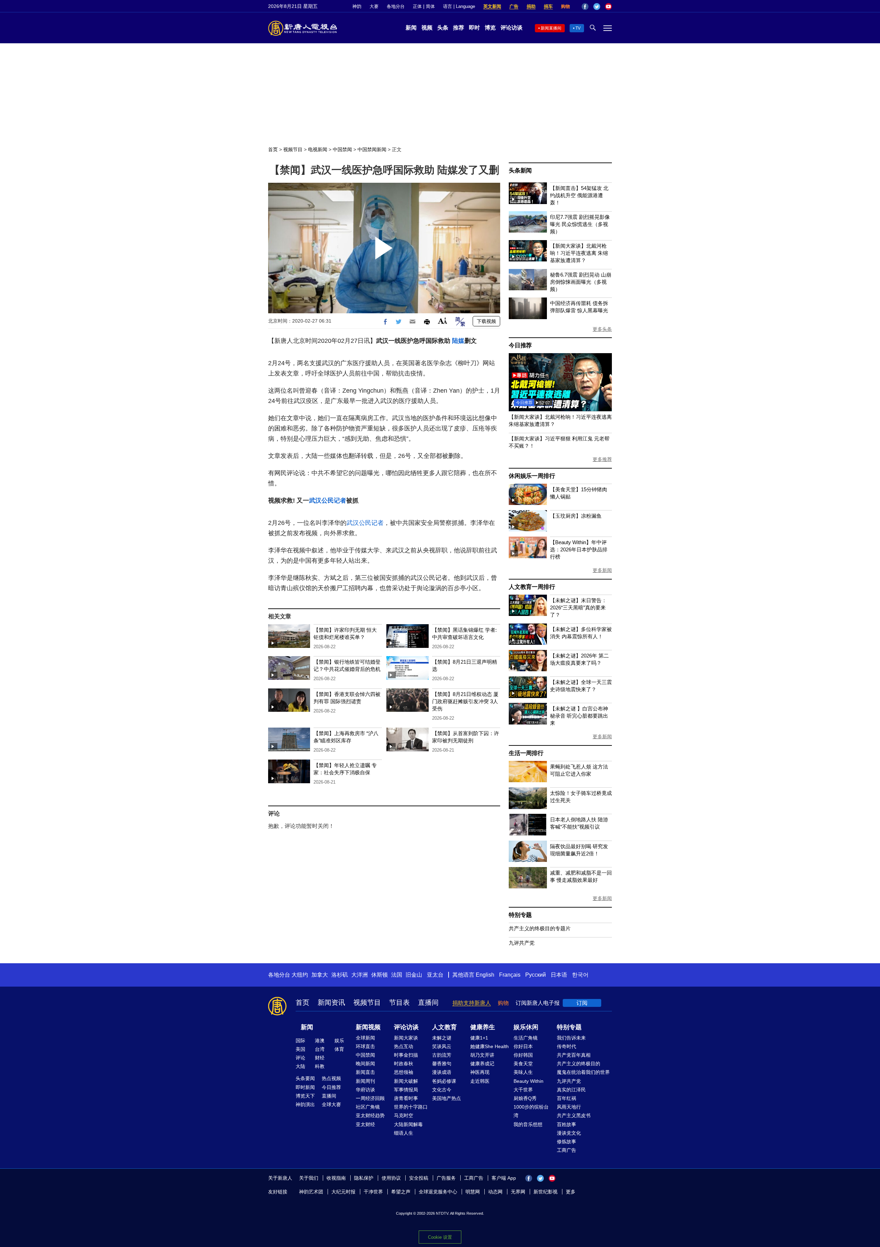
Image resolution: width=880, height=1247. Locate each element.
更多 (570, 1191)
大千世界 (523, 1089)
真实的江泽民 (571, 1089)
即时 (474, 28)
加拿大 (319, 975)
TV (578, 28)
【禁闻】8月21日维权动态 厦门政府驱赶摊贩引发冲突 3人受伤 (465, 701)
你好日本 (523, 1046)
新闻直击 (365, 1072)
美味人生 (523, 1072)
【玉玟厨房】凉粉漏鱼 (576, 516)
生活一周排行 (526, 753)
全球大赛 (331, 1104)
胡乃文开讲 (482, 1055)
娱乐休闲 (526, 1027)
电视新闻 (317, 149)
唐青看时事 (406, 1098)
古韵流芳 (441, 1055)
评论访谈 (511, 28)
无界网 (518, 1191)
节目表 (399, 1002)
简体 (430, 6)
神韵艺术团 (311, 1191)
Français (509, 975)
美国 (300, 1049)
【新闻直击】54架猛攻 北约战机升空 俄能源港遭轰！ (579, 195)
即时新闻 (305, 1087)
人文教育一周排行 (532, 587)
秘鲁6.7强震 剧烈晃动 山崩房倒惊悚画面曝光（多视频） (580, 282)
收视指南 (336, 1178)
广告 (513, 6)
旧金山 (414, 975)
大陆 (300, 1066)
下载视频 (486, 321)
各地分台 (396, 6)
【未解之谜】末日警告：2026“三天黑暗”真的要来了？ (578, 607)
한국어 (580, 975)
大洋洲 (359, 975)
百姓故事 (566, 1124)
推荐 (458, 28)
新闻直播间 (551, 28)
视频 (426, 28)
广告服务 (446, 1178)
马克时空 (403, 1115)
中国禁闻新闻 (372, 149)
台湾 (319, 1049)
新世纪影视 (546, 1191)
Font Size (443, 320)
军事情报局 (406, 1089)
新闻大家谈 (406, 1038)
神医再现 (480, 1072)
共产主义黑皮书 (574, 1115)
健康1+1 (479, 1038)
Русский (535, 975)
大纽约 (300, 975)
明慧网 (472, 1191)
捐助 (531, 6)
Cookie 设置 (440, 1237)
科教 (319, 1066)
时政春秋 (403, 1063)
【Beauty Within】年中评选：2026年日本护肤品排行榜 (578, 549)
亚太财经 (365, 1124)
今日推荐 (520, 345)
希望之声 (400, 1191)
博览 (490, 28)
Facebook (585, 6)
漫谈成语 (441, 1072)
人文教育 (444, 1027)
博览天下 (305, 1096)
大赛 (374, 6)
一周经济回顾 (370, 1098)
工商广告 (566, 1150)
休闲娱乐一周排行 (532, 476)
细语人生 (403, 1133)
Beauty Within (528, 1081)
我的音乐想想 (528, 1124)
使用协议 (391, 1178)
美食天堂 (523, 1063)
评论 (300, 1057)
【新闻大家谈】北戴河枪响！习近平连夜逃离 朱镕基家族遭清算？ (579, 253)
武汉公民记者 (327, 500)
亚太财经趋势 (370, 1115)
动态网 (495, 1191)
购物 (565, 6)
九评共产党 (522, 943)
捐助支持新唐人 (471, 1003)
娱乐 (339, 1040)
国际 (300, 1040)
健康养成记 (482, 1063)
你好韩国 (523, 1055)
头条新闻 (520, 170)
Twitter (596, 6)
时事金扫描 (406, 1055)
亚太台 (435, 975)
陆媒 (458, 340)
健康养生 (482, 1027)
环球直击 (365, 1046)
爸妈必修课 (444, 1081)
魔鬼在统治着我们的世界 (583, 1072)
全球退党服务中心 (438, 1191)
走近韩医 (480, 1081)
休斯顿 (379, 975)
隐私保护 (363, 1178)
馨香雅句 (441, 1063)
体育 (339, 1049)
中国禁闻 (342, 149)
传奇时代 (566, 1046)
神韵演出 (305, 1104)
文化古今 (441, 1089)
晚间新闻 (365, 1063)
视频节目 (292, 149)
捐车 (548, 6)
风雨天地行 (569, 1107)
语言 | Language (459, 6)
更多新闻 (602, 570)
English (485, 975)
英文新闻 (492, 6)
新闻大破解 (406, 1081)
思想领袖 (403, 1072)
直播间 (428, 1002)
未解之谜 (441, 1038)
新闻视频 (368, 1027)
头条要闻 (305, 1078)
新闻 (411, 28)
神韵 (356, 6)
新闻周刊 (365, 1081)
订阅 (581, 1003)
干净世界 (373, 1191)
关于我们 (308, 1178)
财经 (319, 1057)
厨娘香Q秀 (525, 1098)
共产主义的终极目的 (578, 1063)
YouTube (608, 6)
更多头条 (602, 329)
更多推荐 (602, 459)
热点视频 (331, 1078)
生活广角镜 (526, 1038)
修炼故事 (566, 1141)
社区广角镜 (368, 1107)
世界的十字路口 (411, 1107)
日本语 (559, 975)
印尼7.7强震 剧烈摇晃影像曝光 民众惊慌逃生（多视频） (580, 224)
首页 (273, 149)
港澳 (319, 1040)
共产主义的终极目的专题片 (540, 928)
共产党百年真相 (574, 1055)
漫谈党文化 (569, 1133)
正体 (417, 6)
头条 (442, 28)
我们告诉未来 (571, 1038)
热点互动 (403, 1046)
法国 (396, 975)
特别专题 (520, 915)
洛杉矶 (339, 975)
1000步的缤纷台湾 (531, 1111)
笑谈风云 (441, 1046)
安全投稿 (418, 1178)
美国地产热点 (446, 1098)
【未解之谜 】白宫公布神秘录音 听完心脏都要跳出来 (579, 716)
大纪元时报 (343, 1191)
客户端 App (504, 1178)
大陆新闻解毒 (408, 1124)
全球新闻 (365, 1038)
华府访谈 (365, 1089)
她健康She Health (489, 1046)
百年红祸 (566, 1098)
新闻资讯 (331, 1002)
